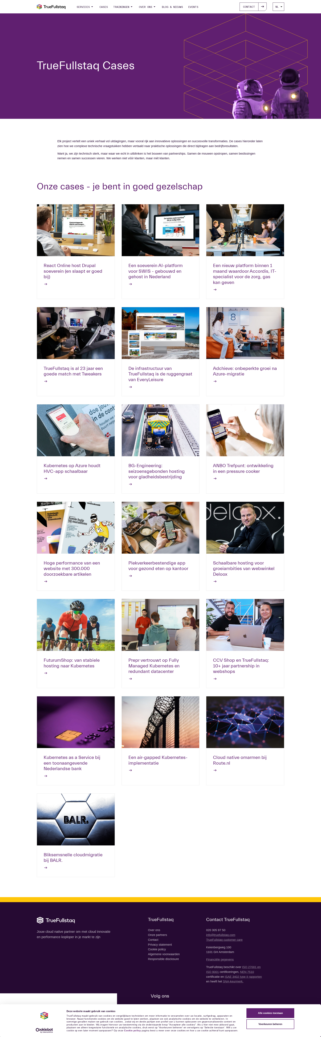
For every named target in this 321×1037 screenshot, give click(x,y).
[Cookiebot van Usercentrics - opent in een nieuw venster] (44, 1030)
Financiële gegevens (220, 959)
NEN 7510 (247, 972)
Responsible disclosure (163, 959)
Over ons (154, 930)
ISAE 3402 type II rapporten (243, 976)
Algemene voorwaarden (164, 954)
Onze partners (157, 935)
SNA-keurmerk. (233, 981)
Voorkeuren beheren (270, 1024)
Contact (153, 939)
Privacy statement (160, 944)
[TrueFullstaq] (51, 6)
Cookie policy (132, 1030)
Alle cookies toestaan (270, 1013)
